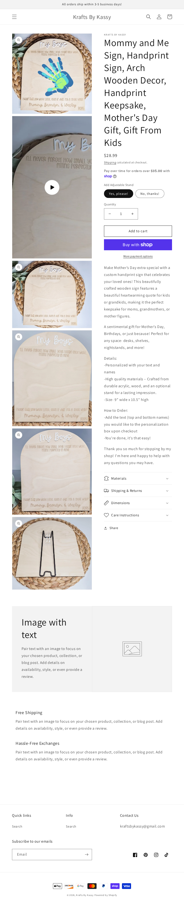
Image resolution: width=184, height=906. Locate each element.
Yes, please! (118, 193)
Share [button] (113, 528)
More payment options (138, 256)
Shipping (110, 162)
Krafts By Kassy (85, 895)
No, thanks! (149, 193)
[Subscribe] (86, 854)
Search (17, 826)
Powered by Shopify (105, 895)
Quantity (110, 204)
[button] (14, 17)
